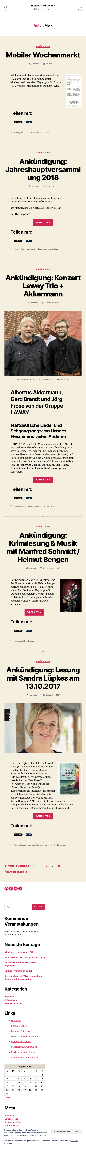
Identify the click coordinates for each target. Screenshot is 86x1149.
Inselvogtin (48, 845)
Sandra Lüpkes (60, 845)
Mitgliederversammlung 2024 (19, 971)
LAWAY (54, 506)
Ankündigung (43, 46)
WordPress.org (11, 1125)
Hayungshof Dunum (43, 5)
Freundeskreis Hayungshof (24, 249)
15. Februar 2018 (51, 303)
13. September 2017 (51, 695)
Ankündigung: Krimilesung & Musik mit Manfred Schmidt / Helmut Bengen (43, 547)
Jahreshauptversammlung (47, 249)
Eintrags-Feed (11, 1119)
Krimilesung (29, 641)
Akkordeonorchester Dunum (25, 1057)
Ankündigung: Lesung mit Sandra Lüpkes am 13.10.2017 (43, 678)
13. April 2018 (51, 64)
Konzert (47, 506)
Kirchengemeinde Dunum (23, 1052)
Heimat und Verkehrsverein (24, 1036)
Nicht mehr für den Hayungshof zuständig (24, 957)
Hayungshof (18, 641)
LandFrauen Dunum (21, 1041)
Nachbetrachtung (13, 1003)
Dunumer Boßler (19, 1026)
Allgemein (9, 996)
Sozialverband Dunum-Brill (24, 1047)
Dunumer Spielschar (21, 1031)
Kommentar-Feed (12, 1122)
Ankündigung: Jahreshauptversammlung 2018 (43, 169)
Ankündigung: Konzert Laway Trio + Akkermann (43, 285)
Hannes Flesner (20, 506)
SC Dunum (16, 1020)
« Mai (7, 1098)
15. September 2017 (51, 568)
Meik (37, 64)
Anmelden (9, 1115)
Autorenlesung (20, 845)
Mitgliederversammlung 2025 (19, 952)
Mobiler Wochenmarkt (43, 55)
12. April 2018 (51, 186)
